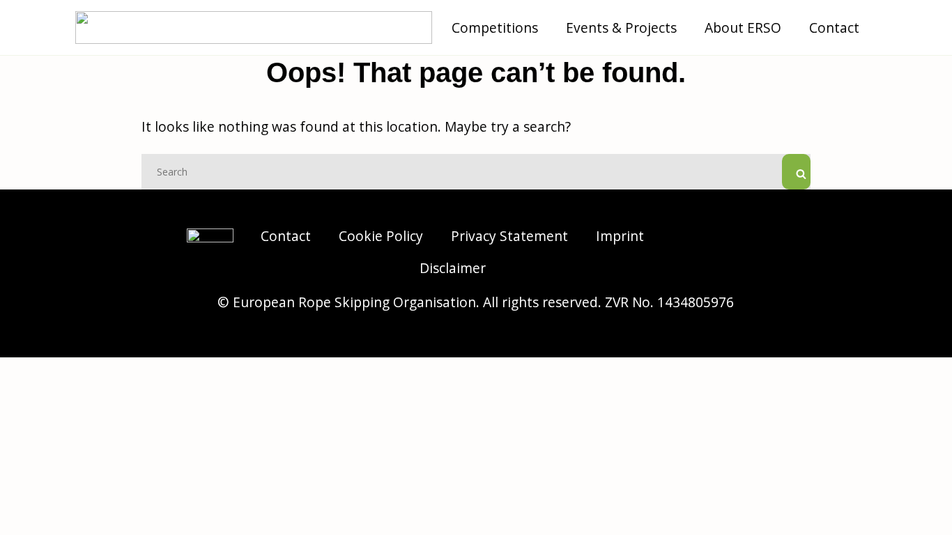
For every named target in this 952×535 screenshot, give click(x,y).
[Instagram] (709, 234)
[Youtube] (747, 269)
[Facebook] (747, 234)
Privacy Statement (509, 235)
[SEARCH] (796, 171)
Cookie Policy (381, 235)
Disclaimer (453, 267)
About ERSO (743, 27)
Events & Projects (621, 27)
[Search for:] (476, 170)
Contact (834, 27)
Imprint (620, 235)
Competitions (495, 27)
